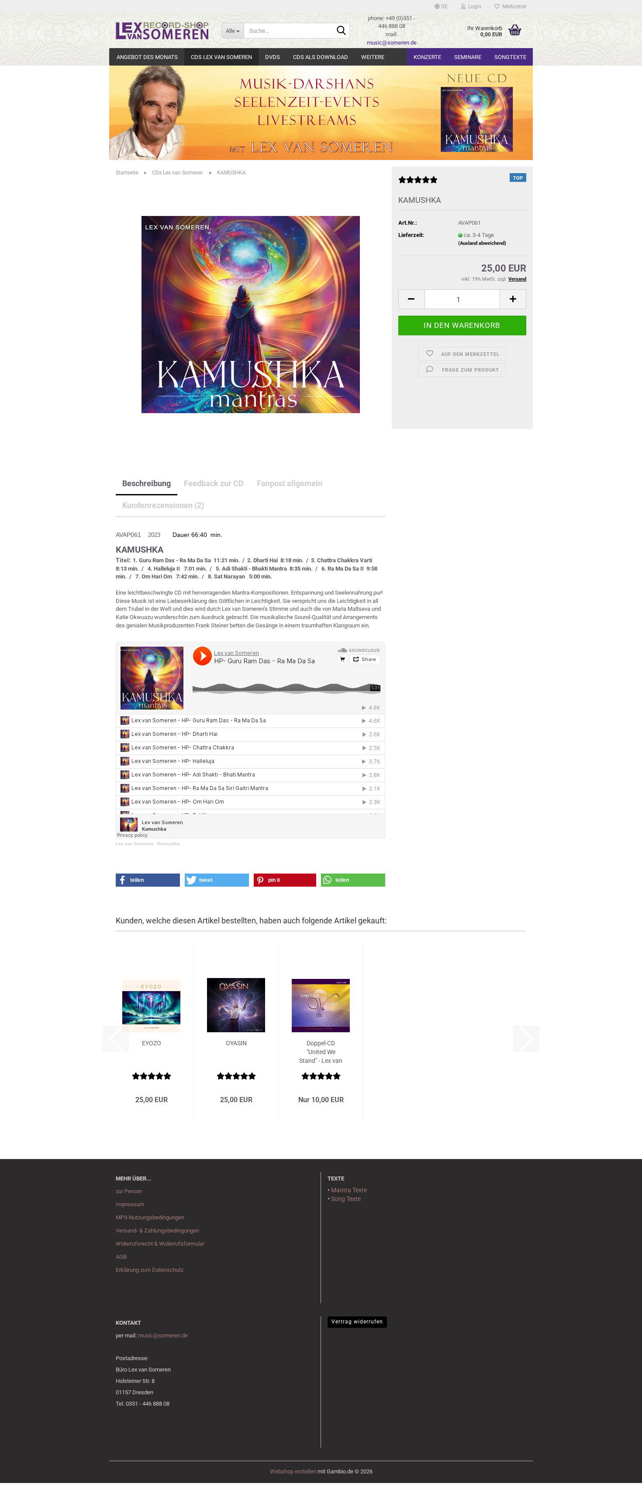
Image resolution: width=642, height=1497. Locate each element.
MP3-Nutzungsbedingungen (150, 1217)
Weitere (372, 57)
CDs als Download (320, 57)
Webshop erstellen (293, 1471)
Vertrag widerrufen (357, 1322)
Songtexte (510, 57)
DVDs (272, 57)
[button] (441, 6)
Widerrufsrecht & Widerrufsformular (160, 1243)
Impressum (130, 1204)
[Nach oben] (24, 1484)
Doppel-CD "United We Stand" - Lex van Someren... (320, 1052)
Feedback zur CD (214, 483)
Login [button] (473, 6)
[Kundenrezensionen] (418, 183)
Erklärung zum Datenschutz (149, 1270)
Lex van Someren (134, 843)
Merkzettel (513, 6)
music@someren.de (392, 42)
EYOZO (151, 1043)
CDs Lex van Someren (221, 57)
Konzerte (427, 57)
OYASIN (236, 1043)
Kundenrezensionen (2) (163, 505)
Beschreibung (146, 483)
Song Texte (346, 1198)
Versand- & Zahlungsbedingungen (157, 1230)
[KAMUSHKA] (251, 314)
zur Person (129, 1191)
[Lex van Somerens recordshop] (162, 30)
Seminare (467, 57)
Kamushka (168, 843)
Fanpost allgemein (289, 483)
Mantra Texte (349, 1190)
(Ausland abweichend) (482, 243)
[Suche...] (341, 31)
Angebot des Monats (147, 57)
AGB (121, 1256)
